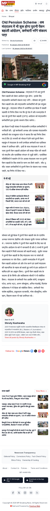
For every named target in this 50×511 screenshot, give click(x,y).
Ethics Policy (16, 460)
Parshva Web (34, 506)
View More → (41, 391)
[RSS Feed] (37, 492)
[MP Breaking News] (8, 4)
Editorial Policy (9, 456)
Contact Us (15, 468)
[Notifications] (46, 4)
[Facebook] (13, 492)
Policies (24, 468)
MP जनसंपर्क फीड (25, 472)
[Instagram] (25, 492)
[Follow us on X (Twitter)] (35, 351)
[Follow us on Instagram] (39, 351)
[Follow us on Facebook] (31, 351)
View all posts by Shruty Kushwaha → (20, 337)
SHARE (44, 40)
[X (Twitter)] (19, 492)
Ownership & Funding (30, 460)
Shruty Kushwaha (16, 40)
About (5, 468)
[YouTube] (31, 492)
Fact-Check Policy (39, 456)
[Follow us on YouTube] (43, 351)
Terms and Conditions (39, 468)
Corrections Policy (24, 456)
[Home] (2, 10)
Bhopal (11, 16)
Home (4, 16)
